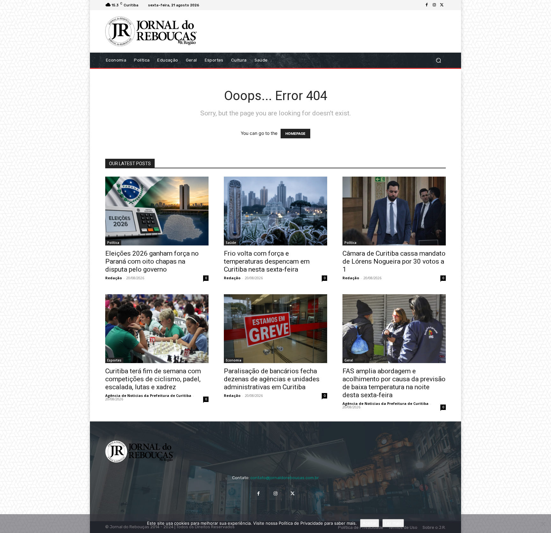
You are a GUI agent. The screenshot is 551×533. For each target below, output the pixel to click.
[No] (543, 524)
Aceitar (370, 523)
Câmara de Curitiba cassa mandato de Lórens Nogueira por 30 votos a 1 (393, 261)
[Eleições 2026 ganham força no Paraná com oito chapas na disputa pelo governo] (157, 211)
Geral (348, 360)
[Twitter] (442, 5)
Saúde (231, 242)
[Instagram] (434, 5)
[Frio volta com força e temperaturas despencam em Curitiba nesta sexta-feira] (275, 211)
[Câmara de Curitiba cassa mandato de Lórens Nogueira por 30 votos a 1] (394, 211)
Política (113, 242)
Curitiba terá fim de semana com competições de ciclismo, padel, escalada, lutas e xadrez (153, 379)
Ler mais (393, 523)
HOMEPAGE (295, 133)
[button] (438, 60)
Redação (113, 277)
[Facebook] (426, 5)
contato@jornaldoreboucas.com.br (284, 477)
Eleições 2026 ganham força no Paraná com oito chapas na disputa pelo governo (152, 261)
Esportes (114, 360)
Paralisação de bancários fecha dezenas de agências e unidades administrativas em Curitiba (272, 379)
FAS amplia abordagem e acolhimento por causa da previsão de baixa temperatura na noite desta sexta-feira (393, 383)
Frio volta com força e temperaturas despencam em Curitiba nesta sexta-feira (267, 261)
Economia (233, 360)
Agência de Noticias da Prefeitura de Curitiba (148, 395)
